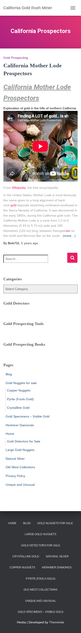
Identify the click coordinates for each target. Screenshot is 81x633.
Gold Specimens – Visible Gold (28, 416)
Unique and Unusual (20, 484)
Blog (9, 374)
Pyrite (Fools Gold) (20, 399)
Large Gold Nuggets (20, 450)
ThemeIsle (56, 622)
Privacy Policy (15, 476)
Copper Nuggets (18, 390)
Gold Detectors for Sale (23, 441)
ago (29, 243)
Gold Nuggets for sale (21, 383)
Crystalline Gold (18, 407)
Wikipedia (19, 187)
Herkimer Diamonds (20, 425)
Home (10, 433)
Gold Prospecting (15, 57)
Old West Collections (20, 467)
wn (68, 231)
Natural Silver (15, 458)
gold (13, 205)
